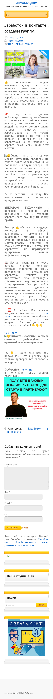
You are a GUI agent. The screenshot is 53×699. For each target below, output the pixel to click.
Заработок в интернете (28, 430)
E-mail (8, 503)
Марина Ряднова (15, 41)
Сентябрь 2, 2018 (15, 37)
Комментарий (10, 464)
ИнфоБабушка (27, 2)
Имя (7, 492)
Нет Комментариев (20, 43)
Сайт (6, 514)
